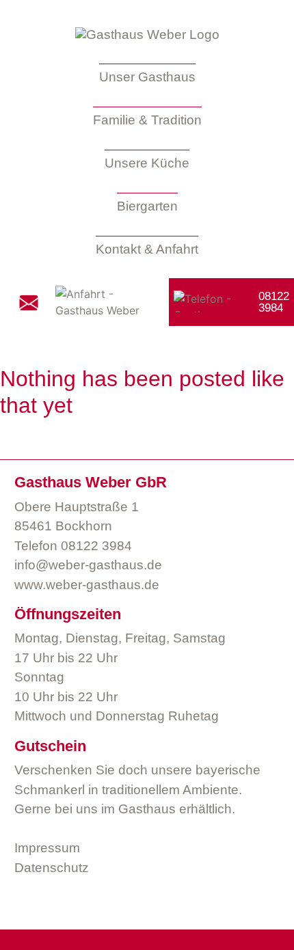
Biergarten (147, 206)
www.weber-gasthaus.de (86, 585)
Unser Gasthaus (147, 77)
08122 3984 (96, 546)
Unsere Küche (147, 163)
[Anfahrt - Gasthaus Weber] (103, 302)
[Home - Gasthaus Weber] (147, 35)
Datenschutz (51, 867)
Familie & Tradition (147, 120)
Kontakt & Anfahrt (147, 249)
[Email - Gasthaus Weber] (28, 302)
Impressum (47, 848)
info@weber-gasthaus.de (88, 565)
